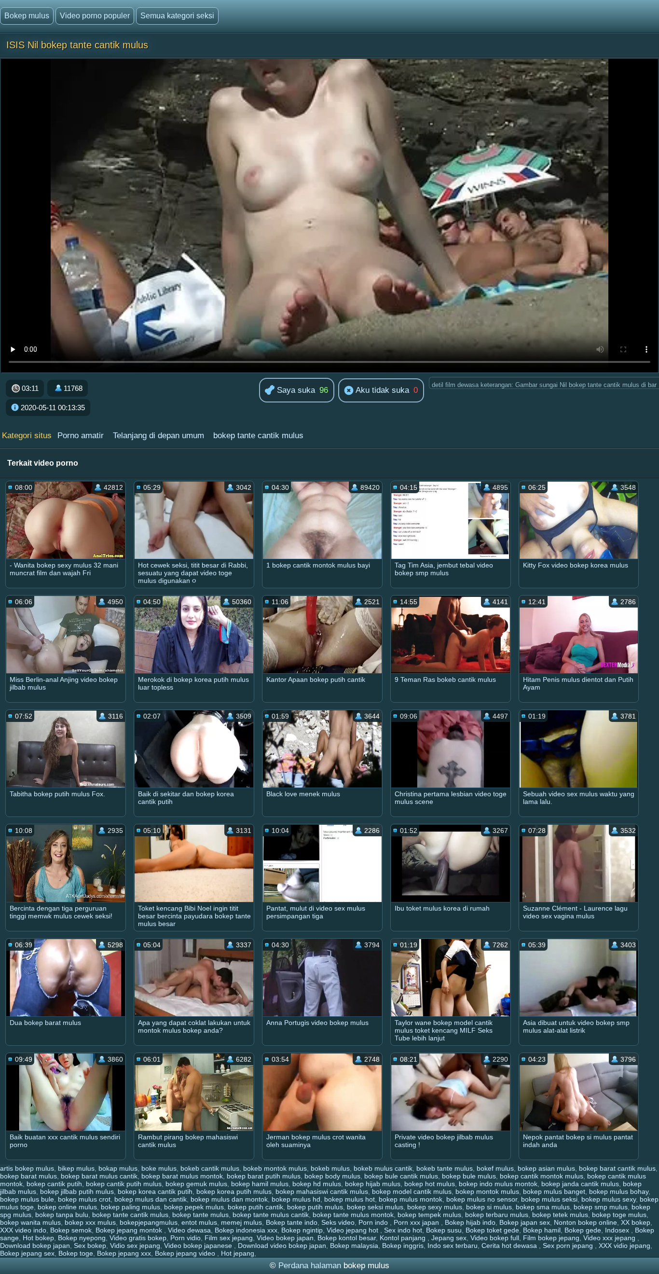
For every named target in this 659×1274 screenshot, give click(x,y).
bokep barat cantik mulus (617, 1168)
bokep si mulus (489, 1207)
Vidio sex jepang (135, 1245)
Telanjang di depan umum (158, 435)
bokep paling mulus (130, 1207)
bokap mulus (117, 1168)
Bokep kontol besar (346, 1238)
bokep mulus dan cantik (150, 1199)
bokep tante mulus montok (353, 1215)
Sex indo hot (403, 1230)
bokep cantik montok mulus (541, 1176)
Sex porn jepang (569, 1245)
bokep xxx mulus (90, 1222)
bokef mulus (495, 1168)
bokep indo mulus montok (498, 1184)
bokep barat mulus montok (182, 1176)
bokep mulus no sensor (481, 1199)
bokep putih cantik (255, 1207)
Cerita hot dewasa (510, 1245)
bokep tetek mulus (560, 1215)
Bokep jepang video (186, 1253)
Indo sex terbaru (452, 1245)
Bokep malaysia (354, 1245)
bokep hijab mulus (372, 1184)
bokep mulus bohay (618, 1191)
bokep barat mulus (28, 1176)
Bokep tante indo (291, 1222)
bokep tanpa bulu (61, 1215)
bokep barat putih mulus (264, 1176)
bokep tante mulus (200, 1215)
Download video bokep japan (282, 1245)
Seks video (338, 1222)
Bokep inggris (403, 1245)
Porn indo (374, 1222)
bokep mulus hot (349, 1199)
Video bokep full (494, 1238)
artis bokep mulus (27, 1168)
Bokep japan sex (524, 1222)
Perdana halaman (309, 1265)
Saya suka (295, 390)
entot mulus (199, 1222)
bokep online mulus (67, 1207)
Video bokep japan (285, 1238)
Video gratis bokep (138, 1238)
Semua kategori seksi (177, 16)
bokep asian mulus (546, 1168)
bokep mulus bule (27, 1199)
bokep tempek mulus (429, 1215)
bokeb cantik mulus (209, 1168)
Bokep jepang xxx (124, 1253)
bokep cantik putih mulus (124, 1184)
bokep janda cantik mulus (580, 1184)
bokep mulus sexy (608, 1199)
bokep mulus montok (410, 1199)
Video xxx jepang (610, 1238)
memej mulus (241, 1222)
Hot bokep (38, 1238)
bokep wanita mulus (30, 1222)
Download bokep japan (35, 1245)
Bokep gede (582, 1230)
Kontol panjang (403, 1238)
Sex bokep (90, 1245)
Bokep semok (71, 1230)
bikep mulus (76, 1168)
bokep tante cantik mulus (258, 435)
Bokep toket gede (492, 1230)
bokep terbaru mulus (496, 1215)
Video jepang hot (353, 1230)
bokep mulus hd (296, 1199)
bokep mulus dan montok (229, 1199)
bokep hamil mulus (259, 1184)
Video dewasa (189, 1230)
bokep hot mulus (429, 1184)
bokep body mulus (332, 1176)
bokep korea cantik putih (155, 1191)
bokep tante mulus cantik (271, 1215)
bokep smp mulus (601, 1207)
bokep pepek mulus (194, 1207)
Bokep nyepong (82, 1238)
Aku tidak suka (381, 390)
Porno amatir (80, 435)
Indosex (618, 1230)
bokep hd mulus (316, 1184)
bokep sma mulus (543, 1207)
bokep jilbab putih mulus (77, 1191)
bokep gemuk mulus (196, 1184)
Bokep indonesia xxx (246, 1230)
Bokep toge (75, 1253)
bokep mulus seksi (549, 1199)
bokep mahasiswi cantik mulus (321, 1191)
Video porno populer (95, 16)
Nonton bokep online (585, 1222)
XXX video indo (23, 1230)
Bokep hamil (542, 1230)
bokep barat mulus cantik (99, 1176)
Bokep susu (444, 1230)
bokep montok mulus (487, 1191)
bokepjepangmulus (149, 1222)
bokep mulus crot (84, 1199)
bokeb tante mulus (444, 1168)
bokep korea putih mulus (234, 1191)
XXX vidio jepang (624, 1245)
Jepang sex (449, 1238)
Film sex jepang (229, 1238)
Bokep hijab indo (470, 1222)
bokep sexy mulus (434, 1207)
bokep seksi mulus (375, 1207)
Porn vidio (185, 1238)
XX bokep (635, 1222)
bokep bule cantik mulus (401, 1176)
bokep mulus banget (554, 1191)
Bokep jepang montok (130, 1230)
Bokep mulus (26, 16)
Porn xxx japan (417, 1222)
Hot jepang (237, 1253)
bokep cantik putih (54, 1184)
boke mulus (159, 1168)
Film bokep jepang (551, 1238)
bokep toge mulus (619, 1215)
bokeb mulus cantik (383, 1168)
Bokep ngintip (302, 1230)
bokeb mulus (330, 1168)
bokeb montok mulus (275, 1168)
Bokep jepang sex (27, 1253)
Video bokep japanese (199, 1245)
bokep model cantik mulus (412, 1191)
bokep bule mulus (469, 1176)
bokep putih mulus (315, 1207)
